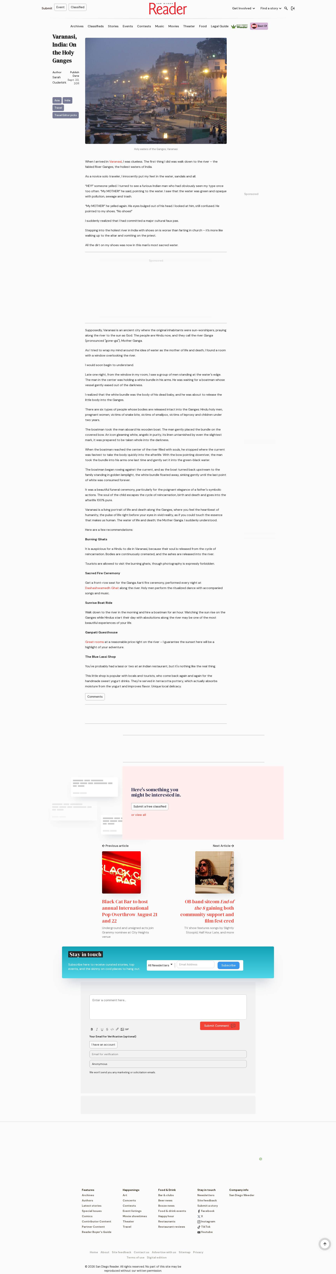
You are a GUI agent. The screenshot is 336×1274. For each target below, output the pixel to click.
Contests (144, 26)
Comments (95, 697)
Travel (127, 1226)
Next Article (221, 846)
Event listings (132, 1211)
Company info (238, 1190)
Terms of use (135, 1257)
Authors (87, 1200)
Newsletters (205, 1195)
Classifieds (96, 26)
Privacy (198, 1252)
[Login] (292, 8)
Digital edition (157, 1257)
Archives (76, 26)
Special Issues (92, 1211)
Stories (113, 26)
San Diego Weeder (241, 1195)
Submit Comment (216, 1026)
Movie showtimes (135, 1216)
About (105, 1252)
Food (203, 26)
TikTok (205, 1226)
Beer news (165, 1200)
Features (88, 1190)
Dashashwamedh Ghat (102, 588)
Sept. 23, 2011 (73, 81)
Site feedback (207, 1200)
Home (94, 1252)
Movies (173, 26)
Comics (87, 1216)
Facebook (207, 1211)
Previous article (117, 846)
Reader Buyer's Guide (96, 1232)
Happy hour (166, 1216)
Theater (189, 26)
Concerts (129, 1200)
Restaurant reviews (171, 1226)
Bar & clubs (166, 1195)
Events (128, 26)
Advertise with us (164, 1252)
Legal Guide (219, 26)
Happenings (131, 1190)
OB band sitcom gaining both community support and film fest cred (207, 911)
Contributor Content (96, 1221)
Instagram (207, 1221)
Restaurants (166, 1221)
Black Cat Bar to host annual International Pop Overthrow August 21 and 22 (129, 911)
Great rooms (94, 642)
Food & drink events (172, 1211)
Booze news (166, 1205)
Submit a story (207, 1205)
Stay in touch (206, 1190)
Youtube (206, 1232)
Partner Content (93, 1226)
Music (159, 26)
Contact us (141, 1252)
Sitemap (185, 1252)
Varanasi (115, 161)
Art (125, 1195)
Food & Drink (167, 1190)
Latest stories (92, 1205)
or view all (138, 815)
